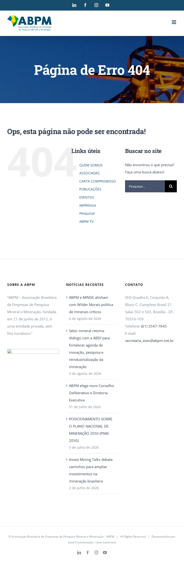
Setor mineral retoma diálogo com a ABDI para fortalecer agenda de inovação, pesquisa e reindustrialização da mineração (89, 348)
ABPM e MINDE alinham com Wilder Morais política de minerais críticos (91, 304)
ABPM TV (86, 221)
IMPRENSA (87, 205)
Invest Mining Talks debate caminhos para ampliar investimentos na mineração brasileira (91, 470)
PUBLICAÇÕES (90, 189)
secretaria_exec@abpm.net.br (149, 340)
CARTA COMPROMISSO (97, 181)
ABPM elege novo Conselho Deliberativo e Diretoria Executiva (91, 392)
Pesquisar (87, 213)
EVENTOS (86, 197)
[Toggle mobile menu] (174, 22)
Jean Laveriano (106, 542)
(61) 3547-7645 (154, 326)
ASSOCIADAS (89, 173)
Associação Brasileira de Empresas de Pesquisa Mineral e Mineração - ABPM (63, 537)
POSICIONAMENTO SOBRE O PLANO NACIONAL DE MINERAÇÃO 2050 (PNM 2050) (90, 430)
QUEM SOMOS (91, 165)
